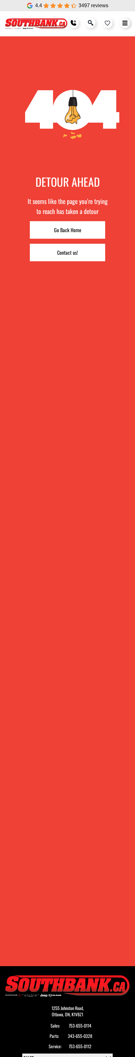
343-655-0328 (80, 1036)
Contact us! (67, 252)
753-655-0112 (80, 1046)
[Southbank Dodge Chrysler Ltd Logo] (36, 23)
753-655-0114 (80, 1026)
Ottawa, (58, 1014)
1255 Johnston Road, (67, 1008)
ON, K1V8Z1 (74, 1014)
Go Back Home (67, 230)
